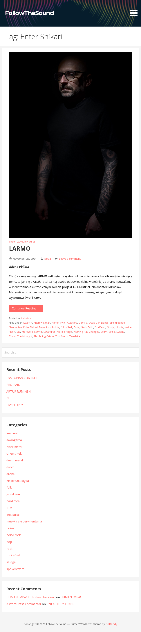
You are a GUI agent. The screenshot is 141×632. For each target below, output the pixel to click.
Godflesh (100, 327)
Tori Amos (61, 336)
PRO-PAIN (13, 385)
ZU (8, 398)
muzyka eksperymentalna (24, 521)
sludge (11, 562)
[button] (135, 9)
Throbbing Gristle (44, 336)
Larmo (38, 331)
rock (9, 549)
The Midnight (24, 336)
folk (9, 487)
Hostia (119, 327)
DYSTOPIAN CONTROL (22, 378)
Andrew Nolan (42, 322)
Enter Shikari (30, 327)
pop (9, 542)
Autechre (72, 322)
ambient (12, 433)
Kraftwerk (27, 331)
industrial (26, 318)
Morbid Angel (64, 331)
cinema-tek (14, 453)
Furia (76, 327)
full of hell (66, 327)
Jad (18, 331)
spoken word (15, 569)
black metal (14, 447)
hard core (13, 501)
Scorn (104, 331)
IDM (9, 508)
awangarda (14, 440)
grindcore (13, 494)
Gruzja (111, 327)
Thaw (12, 336)
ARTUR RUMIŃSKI (18, 391)
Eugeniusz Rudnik (49, 327)
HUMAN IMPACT (72, 597)
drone (10, 474)
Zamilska (74, 336)
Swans (120, 331)
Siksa (112, 331)
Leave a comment (70, 258)
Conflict (83, 322)
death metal (14, 460)
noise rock (13, 535)
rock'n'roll (13, 555)
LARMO (20, 248)
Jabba (47, 258)
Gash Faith (87, 327)
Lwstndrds (49, 331)
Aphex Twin (59, 322)
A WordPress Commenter (23, 604)
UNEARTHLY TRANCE (61, 604)
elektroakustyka (17, 481)
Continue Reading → (26, 308)
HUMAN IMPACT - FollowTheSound (30, 597)
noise (10, 528)
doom (10, 467)
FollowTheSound (29, 13)
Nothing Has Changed (86, 331)
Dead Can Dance (99, 322)
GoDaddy (111, 624)
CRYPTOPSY (14, 405)
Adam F (27, 322)
